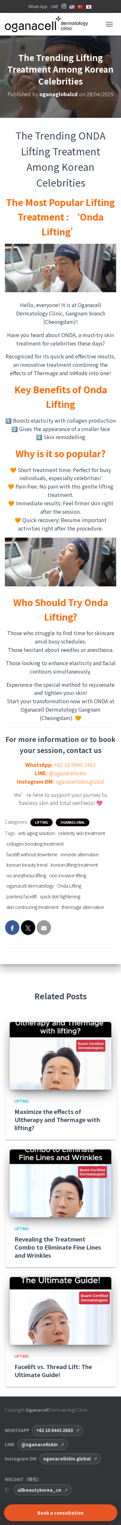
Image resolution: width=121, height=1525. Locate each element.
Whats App (37, 6)
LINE (54, 6)
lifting (41, 822)
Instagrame (64, 8)
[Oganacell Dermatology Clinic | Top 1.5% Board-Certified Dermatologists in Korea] (49, 24)
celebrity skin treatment (81, 833)
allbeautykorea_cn (39, 1490)
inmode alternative (80, 854)
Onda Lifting (69, 885)
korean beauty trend (26, 864)
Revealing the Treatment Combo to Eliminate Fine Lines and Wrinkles (58, 1247)
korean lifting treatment (74, 864)
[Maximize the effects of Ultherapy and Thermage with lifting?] (60, 1055)
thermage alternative (83, 907)
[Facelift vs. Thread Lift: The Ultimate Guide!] (60, 1310)
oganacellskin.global (67, 1458)
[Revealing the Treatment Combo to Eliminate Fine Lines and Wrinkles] (60, 1183)
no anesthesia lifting (26, 875)
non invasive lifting (67, 875)
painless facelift (21, 896)
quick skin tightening (60, 896)
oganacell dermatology (30, 885)
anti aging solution (36, 833)
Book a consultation (60, 1513)
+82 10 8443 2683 (54, 1430)
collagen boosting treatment (35, 843)
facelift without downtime (31, 854)
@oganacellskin (39, 1444)
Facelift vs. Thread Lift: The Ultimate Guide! (53, 1370)
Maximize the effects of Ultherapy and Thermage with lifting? (57, 1119)
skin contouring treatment (32, 907)
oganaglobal (72, 822)
